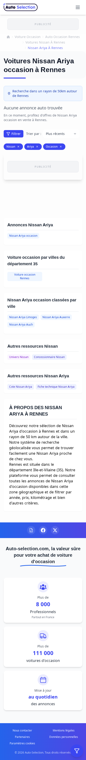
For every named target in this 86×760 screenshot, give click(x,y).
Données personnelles (63, 737)
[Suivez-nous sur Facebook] (43, 530)
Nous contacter (22, 730)
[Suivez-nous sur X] (55, 530)
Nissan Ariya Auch (21, 324)
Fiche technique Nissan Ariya (56, 386)
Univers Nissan (18, 357)
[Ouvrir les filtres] (76, 750)
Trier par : (33, 134)
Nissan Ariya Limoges (23, 317)
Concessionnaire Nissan (49, 357)
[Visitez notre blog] (31, 530)
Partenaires (22, 737)
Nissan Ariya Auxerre (56, 317)
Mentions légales (64, 730)
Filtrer (16, 134)
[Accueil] (8, 37)
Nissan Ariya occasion (23, 235)
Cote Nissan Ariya (20, 386)
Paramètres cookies (22, 743)
